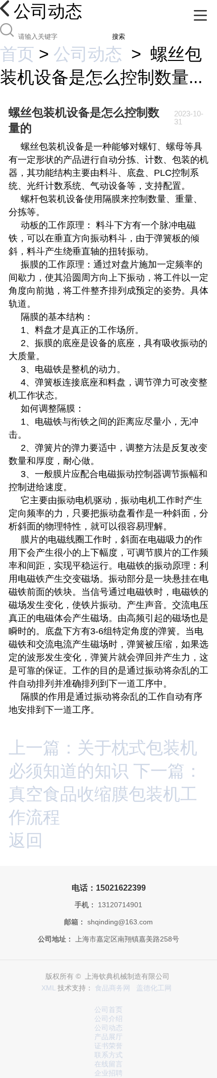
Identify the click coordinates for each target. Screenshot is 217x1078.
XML (48, 988)
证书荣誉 (108, 1046)
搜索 (118, 36)
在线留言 (108, 1064)
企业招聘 (108, 1073)
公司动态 (87, 53)
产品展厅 (108, 1037)
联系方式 (108, 1055)
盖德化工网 (154, 988)
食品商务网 (112, 988)
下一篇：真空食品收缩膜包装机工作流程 (105, 794)
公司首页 (108, 1010)
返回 (26, 840)
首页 (17, 53)
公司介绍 (108, 1019)
